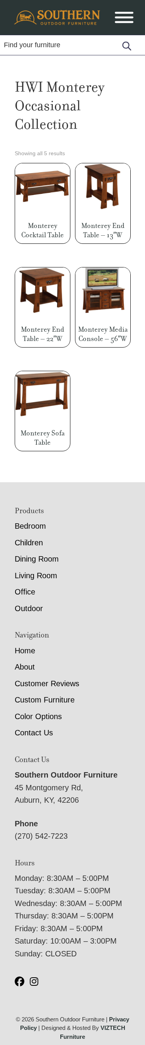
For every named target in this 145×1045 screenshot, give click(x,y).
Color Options (38, 716)
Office (25, 592)
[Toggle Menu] (124, 17)
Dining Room (37, 559)
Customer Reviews (47, 683)
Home (25, 650)
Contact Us (34, 732)
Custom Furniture (45, 700)
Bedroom (30, 526)
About (25, 667)
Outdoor (29, 608)
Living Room (36, 575)
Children (29, 542)
